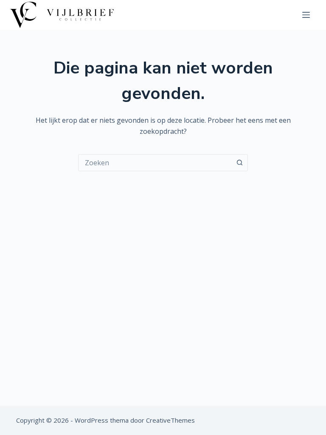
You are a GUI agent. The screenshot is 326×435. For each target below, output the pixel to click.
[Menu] (306, 15)
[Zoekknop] (239, 163)
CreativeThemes (170, 420)
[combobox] (155, 162)
